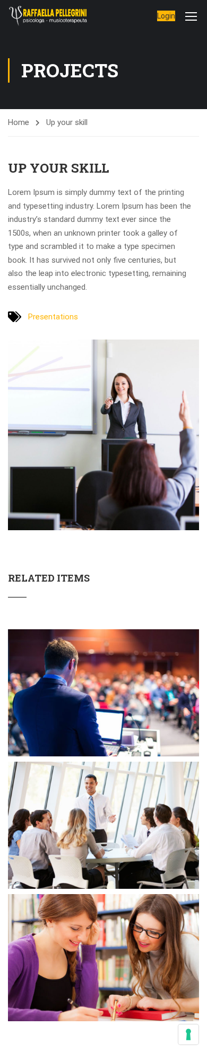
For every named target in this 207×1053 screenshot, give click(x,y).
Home (18, 122)
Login (166, 16)
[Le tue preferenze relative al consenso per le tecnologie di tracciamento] (188, 1034)
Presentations (53, 317)
